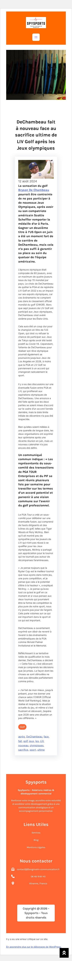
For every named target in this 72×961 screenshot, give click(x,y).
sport (33, 749)
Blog (36, 840)
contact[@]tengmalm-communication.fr (38, 869)
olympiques (37, 745)
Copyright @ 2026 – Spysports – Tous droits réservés (36, 913)
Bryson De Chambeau (33, 190)
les (37, 741)
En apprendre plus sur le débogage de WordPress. (33, 946)
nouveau (23, 745)
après (21, 736)
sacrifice (23, 749)
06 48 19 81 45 (38, 876)
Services (36, 832)
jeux (31, 741)
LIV (42, 741)
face (46, 736)
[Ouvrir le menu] (36, 37)
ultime (41, 749)
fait (20, 741)
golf (25, 741)
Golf (22, 727)
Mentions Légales (36, 847)
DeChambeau (34, 736)
